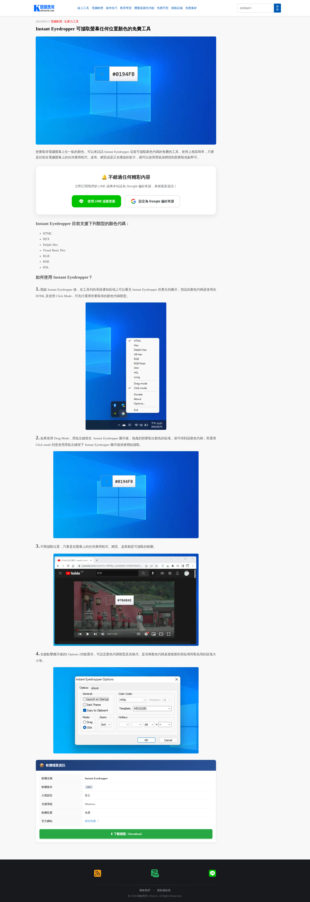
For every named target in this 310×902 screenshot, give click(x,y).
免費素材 (191, 8)
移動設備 (177, 8)
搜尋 (277, 8)
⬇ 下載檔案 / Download (126, 834)
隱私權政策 (164, 890)
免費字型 (162, 8)
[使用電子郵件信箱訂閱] (155, 873)
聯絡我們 (144, 890)
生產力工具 (71, 21)
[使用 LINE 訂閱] (212, 873)
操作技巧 (111, 8)
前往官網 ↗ (92, 821)
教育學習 (125, 8)
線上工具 (83, 8)
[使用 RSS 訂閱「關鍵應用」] (97, 873)
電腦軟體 (97, 8)
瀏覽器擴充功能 (144, 8)
